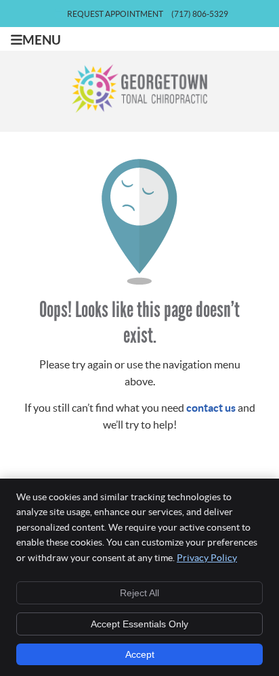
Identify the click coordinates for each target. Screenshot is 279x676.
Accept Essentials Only (139, 624)
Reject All (139, 592)
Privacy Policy (207, 557)
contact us (211, 408)
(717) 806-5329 (199, 13)
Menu (41, 39)
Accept (139, 654)
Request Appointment (115, 13)
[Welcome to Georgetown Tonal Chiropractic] (139, 109)
